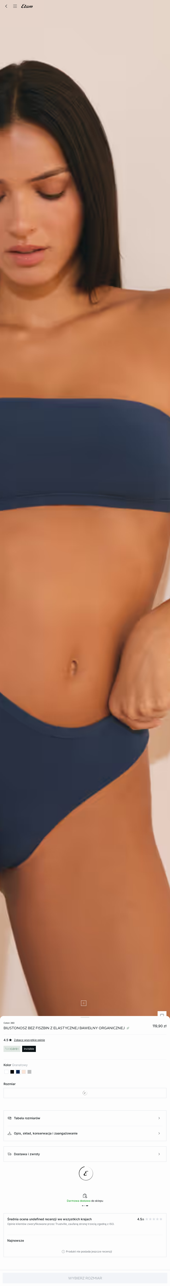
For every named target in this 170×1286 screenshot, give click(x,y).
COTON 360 (9, 1023)
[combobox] (85, 1093)
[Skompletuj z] (83, 1003)
